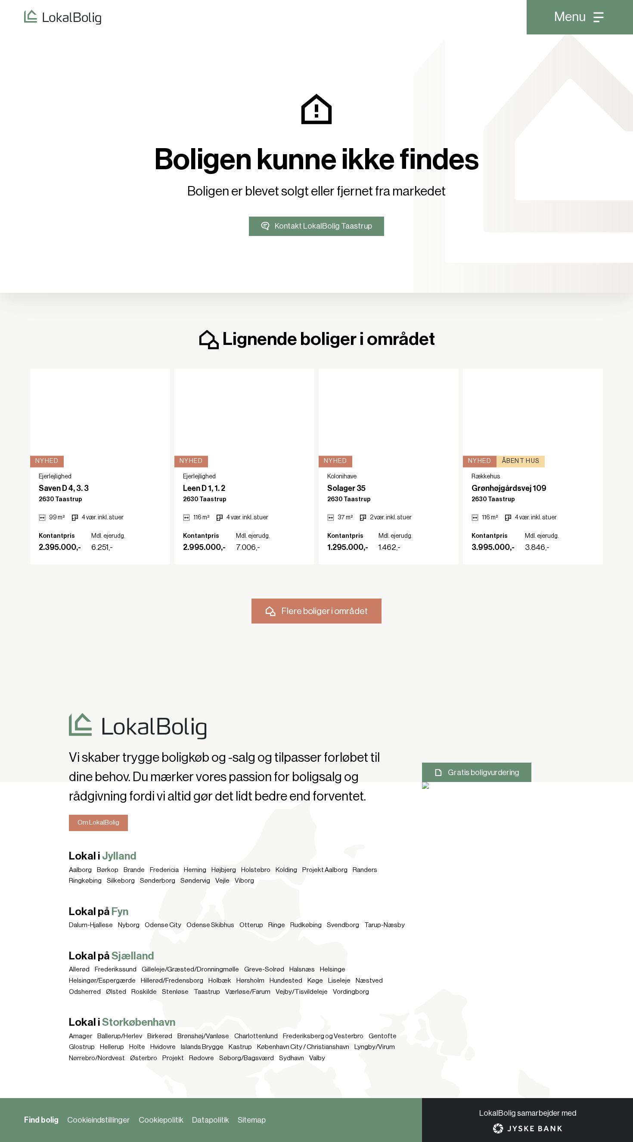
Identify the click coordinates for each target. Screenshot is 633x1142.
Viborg (244, 880)
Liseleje (339, 980)
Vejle (222, 880)
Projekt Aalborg (325, 869)
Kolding (286, 869)
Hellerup (112, 1046)
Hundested (286, 980)
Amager (80, 1036)
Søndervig (195, 880)
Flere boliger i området (325, 611)
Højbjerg (223, 869)
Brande (134, 869)
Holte (137, 1046)
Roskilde (144, 991)
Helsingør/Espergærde (102, 980)
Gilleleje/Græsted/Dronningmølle (190, 969)
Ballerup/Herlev (119, 1036)
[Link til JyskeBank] (527, 1128)
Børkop (107, 869)
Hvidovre (163, 1046)
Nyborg (129, 925)
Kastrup (240, 1046)
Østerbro (143, 1058)
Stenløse (175, 991)
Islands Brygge (202, 1046)
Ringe (276, 925)
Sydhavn (291, 1058)
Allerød (79, 969)
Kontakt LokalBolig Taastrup (323, 226)
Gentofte (383, 1036)
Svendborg (343, 925)
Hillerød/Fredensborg (172, 980)
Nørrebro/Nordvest (97, 1058)
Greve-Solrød (264, 969)
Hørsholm (250, 980)
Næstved (369, 980)
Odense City (163, 925)
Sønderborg (157, 880)
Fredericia (164, 869)
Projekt (173, 1058)
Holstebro (255, 869)
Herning (195, 869)
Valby (317, 1058)
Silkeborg (121, 880)
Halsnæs (302, 969)
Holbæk (219, 980)
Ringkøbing (85, 880)
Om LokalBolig (98, 822)
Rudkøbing (306, 925)
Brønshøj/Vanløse (203, 1036)
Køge (315, 980)
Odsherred (85, 991)
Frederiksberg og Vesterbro (323, 1036)
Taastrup (207, 991)
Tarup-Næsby (384, 925)
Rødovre (201, 1058)
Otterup (251, 925)
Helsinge (332, 969)
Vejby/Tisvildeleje (302, 991)
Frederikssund (116, 969)
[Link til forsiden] (50, 17)
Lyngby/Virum (374, 1046)
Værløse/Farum (247, 991)
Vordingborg (351, 991)
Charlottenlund (256, 1036)
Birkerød (159, 1036)
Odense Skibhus (210, 925)
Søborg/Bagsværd (246, 1058)
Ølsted (116, 991)
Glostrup (82, 1046)
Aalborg (80, 869)
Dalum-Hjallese (91, 925)
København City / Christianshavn (303, 1046)
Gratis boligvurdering (483, 772)
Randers (365, 869)
